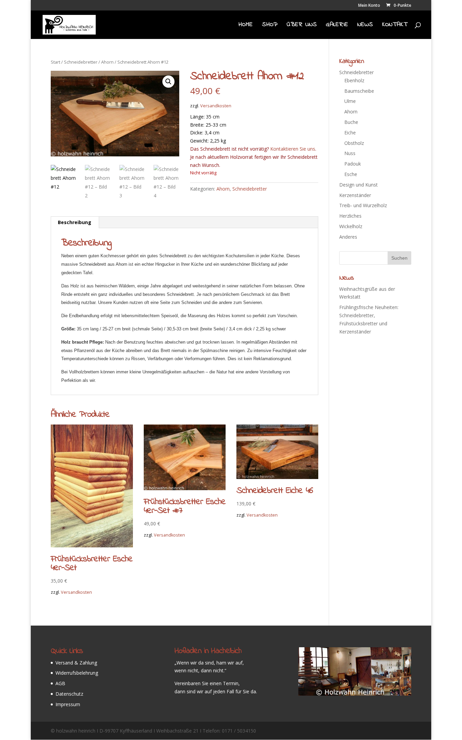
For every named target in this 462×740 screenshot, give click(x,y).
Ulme (350, 101)
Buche (351, 122)
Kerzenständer (355, 195)
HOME (245, 25)
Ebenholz (354, 80)
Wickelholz (350, 226)
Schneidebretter (80, 62)
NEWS (365, 25)
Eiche (350, 132)
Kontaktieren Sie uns (292, 149)
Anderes (348, 237)
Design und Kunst (358, 184)
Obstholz (354, 143)
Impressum (67, 704)
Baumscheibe (359, 91)
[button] (168, 81)
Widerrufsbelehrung (76, 673)
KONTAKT (395, 25)
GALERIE (337, 25)
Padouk (352, 163)
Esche (350, 174)
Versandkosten (215, 106)
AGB (60, 683)
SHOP (270, 25)
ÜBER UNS (302, 25)
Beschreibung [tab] (74, 222)
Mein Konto (369, 5)
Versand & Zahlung (76, 662)
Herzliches (350, 216)
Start (55, 62)
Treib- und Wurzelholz (363, 205)
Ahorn (107, 62)
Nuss (349, 153)
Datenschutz (69, 694)
